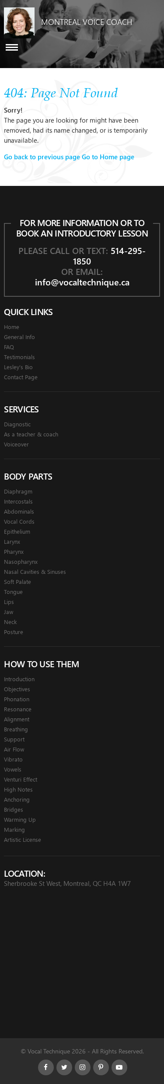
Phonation (16, 699)
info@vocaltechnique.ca (82, 282)
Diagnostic (17, 424)
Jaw (8, 611)
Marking (14, 829)
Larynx (12, 541)
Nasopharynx (21, 561)
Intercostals (18, 501)
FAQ (9, 346)
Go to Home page (108, 156)
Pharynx (14, 551)
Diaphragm (18, 491)
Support (14, 739)
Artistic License (22, 839)
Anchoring (17, 799)
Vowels (12, 769)
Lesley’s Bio (18, 366)
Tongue (13, 591)
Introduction (19, 679)
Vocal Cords (19, 521)
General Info (19, 336)
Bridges (13, 809)
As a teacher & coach (31, 434)
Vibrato (13, 759)
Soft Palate (17, 581)
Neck (10, 621)
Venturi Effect (20, 779)
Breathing (16, 729)
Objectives (17, 689)
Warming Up (20, 819)
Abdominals (19, 511)
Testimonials (19, 356)
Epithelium (17, 531)
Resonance (17, 709)
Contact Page (21, 377)
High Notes (18, 789)
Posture (13, 631)
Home (11, 326)
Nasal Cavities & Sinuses (35, 571)
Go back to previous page (42, 156)
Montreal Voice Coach (86, 22)
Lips (9, 601)
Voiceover (16, 444)
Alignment (16, 719)
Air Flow (14, 749)
